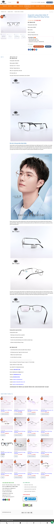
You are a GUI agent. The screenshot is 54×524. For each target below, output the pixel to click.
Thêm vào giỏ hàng (38, 46)
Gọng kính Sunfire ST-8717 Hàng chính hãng (6, 474)
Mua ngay (48, 46)
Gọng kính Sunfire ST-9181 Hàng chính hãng (33, 474)
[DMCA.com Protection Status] (27, 504)
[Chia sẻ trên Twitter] (31, 50)
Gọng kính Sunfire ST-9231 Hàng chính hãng (33, 432)
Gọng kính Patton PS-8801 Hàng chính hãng (6, 453)
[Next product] (50, 12)
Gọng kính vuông (19, 11)
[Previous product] (52, 12)
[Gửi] (18, 2)
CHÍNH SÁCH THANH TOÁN (28, 484)
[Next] (24, 23)
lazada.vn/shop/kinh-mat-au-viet (19, 381)
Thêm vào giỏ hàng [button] (18, 435)
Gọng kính (10, 11)
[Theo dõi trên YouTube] (39, 2)
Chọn (2, 456)
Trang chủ (3, 11)
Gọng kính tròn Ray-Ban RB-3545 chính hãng (19, 474)
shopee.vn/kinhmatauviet (17, 379)
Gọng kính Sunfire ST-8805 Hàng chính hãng (6, 411)
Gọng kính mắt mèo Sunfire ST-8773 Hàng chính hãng (19, 411)
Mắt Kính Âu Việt (16, 376)
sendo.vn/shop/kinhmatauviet (18, 384)
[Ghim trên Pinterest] (34, 50)
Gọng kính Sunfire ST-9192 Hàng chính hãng (33, 453)
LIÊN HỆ (27, 8)
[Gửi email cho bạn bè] (32, 50)
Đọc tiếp (3, 435)
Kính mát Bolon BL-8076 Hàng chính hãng (33, 411)
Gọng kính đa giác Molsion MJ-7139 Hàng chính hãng (47, 411)
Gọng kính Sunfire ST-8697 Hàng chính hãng (46, 432)
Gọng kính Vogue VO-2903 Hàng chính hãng (46, 474)
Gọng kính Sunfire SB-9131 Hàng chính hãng (19, 453)
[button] (42, 2)
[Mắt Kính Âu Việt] (3, 2)
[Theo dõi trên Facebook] (31, 2)
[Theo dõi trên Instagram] (32, 2)
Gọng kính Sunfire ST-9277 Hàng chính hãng (46, 453)
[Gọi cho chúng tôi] (36, 2)
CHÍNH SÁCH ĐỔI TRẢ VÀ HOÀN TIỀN (30, 489)
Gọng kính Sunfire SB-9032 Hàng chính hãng (19, 432)
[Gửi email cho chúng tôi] (35, 2)
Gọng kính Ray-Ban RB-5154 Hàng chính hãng (6, 432)
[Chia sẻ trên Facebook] (29, 50)
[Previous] (3, 23)
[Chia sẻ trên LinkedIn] (36, 50)
